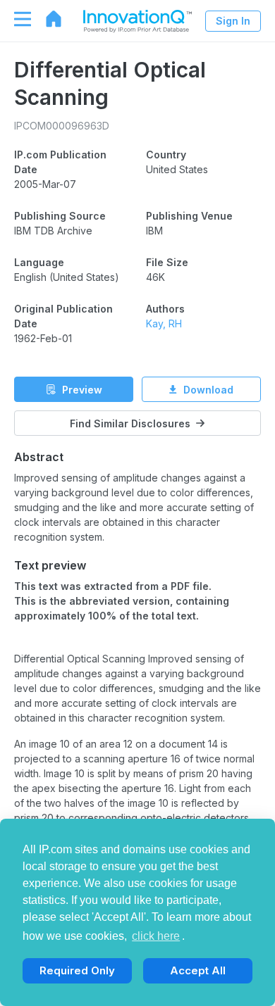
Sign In (233, 21)
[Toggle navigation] (15, 19)
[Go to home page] (46, 19)
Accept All (198, 970)
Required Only (77, 970)
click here (156, 936)
